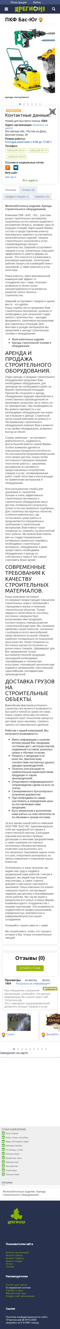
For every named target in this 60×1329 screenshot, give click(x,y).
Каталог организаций (17, 1252)
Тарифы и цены (14, 1290)
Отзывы (10, 1266)
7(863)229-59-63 (16, 150)
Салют (10, 1034)
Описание (10, 189)
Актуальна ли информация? (33, 983)
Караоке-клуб (12, 1162)
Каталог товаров (15, 1258)
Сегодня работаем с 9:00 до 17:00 (27, 141)
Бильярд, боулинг (14, 1145)
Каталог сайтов (14, 1255)
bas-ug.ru (10, 177)
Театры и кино (12, 1174)
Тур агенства (12, 1166)
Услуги (9, 1263)
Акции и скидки (14, 1261)
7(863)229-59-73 (38, 150)
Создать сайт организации (20, 1296)
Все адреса (30, 180)
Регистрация (18, 2)
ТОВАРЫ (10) (41, 196)
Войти (37, 2)
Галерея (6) (28, 189)
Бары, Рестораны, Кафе (17, 1141)
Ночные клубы (13, 1153)
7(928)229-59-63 (16, 156)
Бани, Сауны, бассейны (17, 1137)
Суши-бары (11, 1170)
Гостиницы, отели (14, 1149)
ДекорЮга (52, 1034)
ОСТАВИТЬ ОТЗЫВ (30, 968)
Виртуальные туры (16, 1293)
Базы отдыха (12, 1133)
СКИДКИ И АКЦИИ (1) (17, 196)
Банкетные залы (14, 1157)
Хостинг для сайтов (16, 1284)
